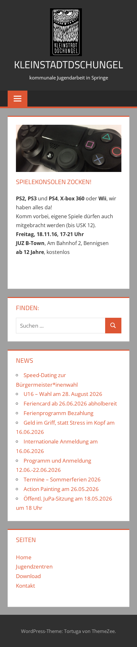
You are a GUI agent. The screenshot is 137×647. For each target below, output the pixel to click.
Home (24, 557)
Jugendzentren (34, 566)
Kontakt (25, 585)
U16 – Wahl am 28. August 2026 (63, 394)
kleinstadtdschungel (68, 64)
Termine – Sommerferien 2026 (62, 479)
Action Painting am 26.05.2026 (61, 489)
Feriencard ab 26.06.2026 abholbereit (70, 403)
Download (28, 576)
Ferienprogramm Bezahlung (58, 413)
